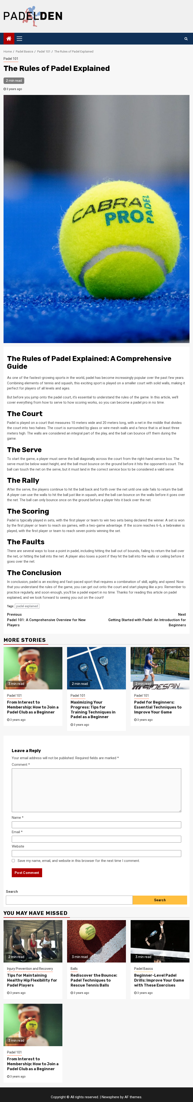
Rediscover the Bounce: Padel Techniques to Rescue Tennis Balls (94, 980)
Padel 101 (11, 59)
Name (18, 817)
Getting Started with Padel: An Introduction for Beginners (147, 619)
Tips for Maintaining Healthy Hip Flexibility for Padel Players (32, 980)
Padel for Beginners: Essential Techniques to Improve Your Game (157, 707)
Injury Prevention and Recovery (30, 969)
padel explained (27, 606)
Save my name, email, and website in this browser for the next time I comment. (79, 861)
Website (18, 846)
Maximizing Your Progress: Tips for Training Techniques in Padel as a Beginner (93, 709)
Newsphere (110, 1097)
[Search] (186, 38)
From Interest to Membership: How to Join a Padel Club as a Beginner (33, 707)
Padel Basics (143, 969)
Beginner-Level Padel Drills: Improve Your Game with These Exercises (159, 980)
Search (12, 891)
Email (17, 832)
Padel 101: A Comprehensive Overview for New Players (46, 619)
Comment (21, 764)
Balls (74, 969)
